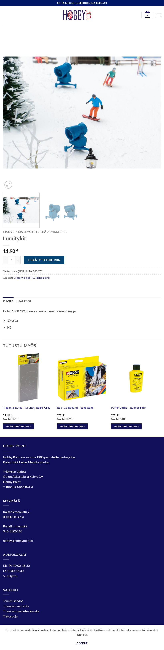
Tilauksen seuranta (16, 606)
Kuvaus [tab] (8, 301)
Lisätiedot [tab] (24, 301)
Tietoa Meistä (28, 462)
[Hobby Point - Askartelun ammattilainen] (82, 15)
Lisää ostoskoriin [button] (18, 426)
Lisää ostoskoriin (44, 260)
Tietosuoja (10, 616)
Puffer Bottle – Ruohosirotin (128, 407)
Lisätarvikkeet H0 (54, 231)
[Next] (152, 111)
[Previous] (11, 111)
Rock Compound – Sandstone (75, 407)
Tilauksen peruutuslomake (21, 611)
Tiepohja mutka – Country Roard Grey (26, 407)
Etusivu (8, 231)
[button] (147, 15)
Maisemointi (27, 231)
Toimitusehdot (13, 601)
